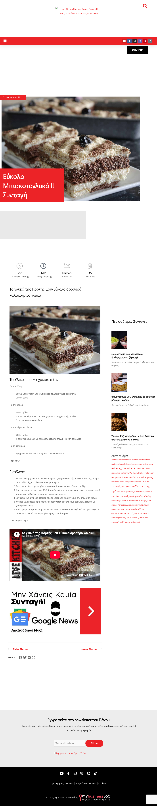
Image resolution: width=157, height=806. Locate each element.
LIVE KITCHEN (135, 472)
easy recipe (143, 464)
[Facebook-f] (129, 41)
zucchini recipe (124, 481)
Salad (135, 477)
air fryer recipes (118, 459)
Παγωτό (145, 481)
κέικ (136, 504)
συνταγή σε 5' (117, 522)
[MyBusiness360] (94, 797)
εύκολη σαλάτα (136, 496)
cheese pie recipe (133, 459)
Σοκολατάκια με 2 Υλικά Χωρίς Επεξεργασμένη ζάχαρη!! (127, 355)
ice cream (137, 468)
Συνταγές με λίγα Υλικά (123, 486)
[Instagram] (134, 41)
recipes (129, 477)
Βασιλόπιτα (136, 481)
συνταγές (129, 513)
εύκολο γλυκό (126, 500)
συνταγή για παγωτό (120, 517)
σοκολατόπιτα (117, 513)
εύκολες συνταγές (120, 496)
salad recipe (144, 477)
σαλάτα (140, 508)
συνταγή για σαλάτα (139, 517)
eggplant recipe (125, 468)
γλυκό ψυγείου (145, 491)
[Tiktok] (150, 41)
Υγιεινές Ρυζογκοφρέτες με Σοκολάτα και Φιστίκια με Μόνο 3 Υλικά (133, 437)
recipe (122, 477)
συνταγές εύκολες (141, 513)
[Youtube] (124, 41)
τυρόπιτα (128, 522)
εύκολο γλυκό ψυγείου (141, 500)
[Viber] (140, 41)
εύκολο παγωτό (118, 504)
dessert (121, 464)
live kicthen (122, 472)
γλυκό (135, 491)
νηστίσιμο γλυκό (128, 509)
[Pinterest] (145, 41)
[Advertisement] (78, 69)
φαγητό (136, 522)
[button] (145, 6)
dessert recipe (131, 464)
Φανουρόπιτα (127, 491)
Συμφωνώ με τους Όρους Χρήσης (72, 753)
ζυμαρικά (129, 504)
